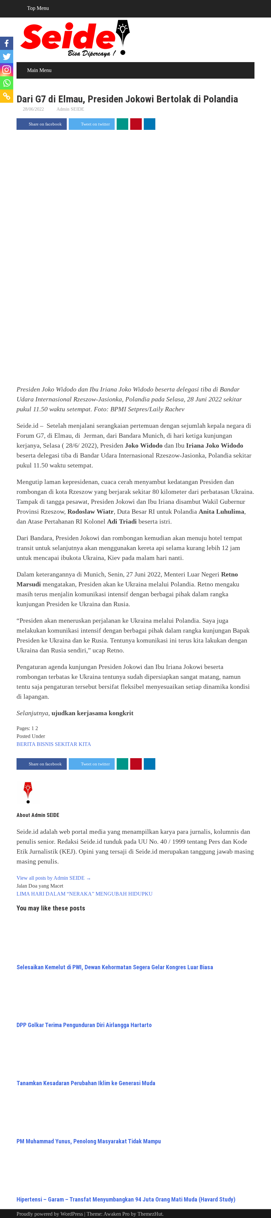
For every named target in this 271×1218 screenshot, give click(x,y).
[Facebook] (6, 43)
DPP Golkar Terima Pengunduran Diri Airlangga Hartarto (84, 1024)
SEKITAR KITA (73, 744)
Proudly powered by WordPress (50, 1214)
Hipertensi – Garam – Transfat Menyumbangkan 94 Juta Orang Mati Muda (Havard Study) (126, 1199)
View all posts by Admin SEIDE (54, 878)
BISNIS (45, 744)
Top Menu (38, 8)
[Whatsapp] (6, 83)
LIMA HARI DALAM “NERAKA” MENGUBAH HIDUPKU (85, 894)
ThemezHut (149, 1214)
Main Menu (39, 70)
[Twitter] (6, 56)
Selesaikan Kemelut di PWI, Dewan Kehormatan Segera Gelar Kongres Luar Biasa (115, 967)
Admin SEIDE (70, 109)
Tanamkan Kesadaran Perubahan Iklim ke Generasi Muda (86, 1083)
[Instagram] (6, 69)
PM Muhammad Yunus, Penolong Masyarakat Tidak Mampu (89, 1141)
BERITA (26, 744)
